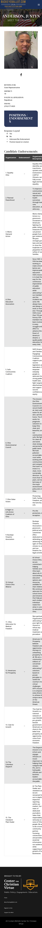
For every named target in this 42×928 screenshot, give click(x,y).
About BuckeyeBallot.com (10, 902)
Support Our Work (8, 912)
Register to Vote (8, 908)
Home (5, 897)
